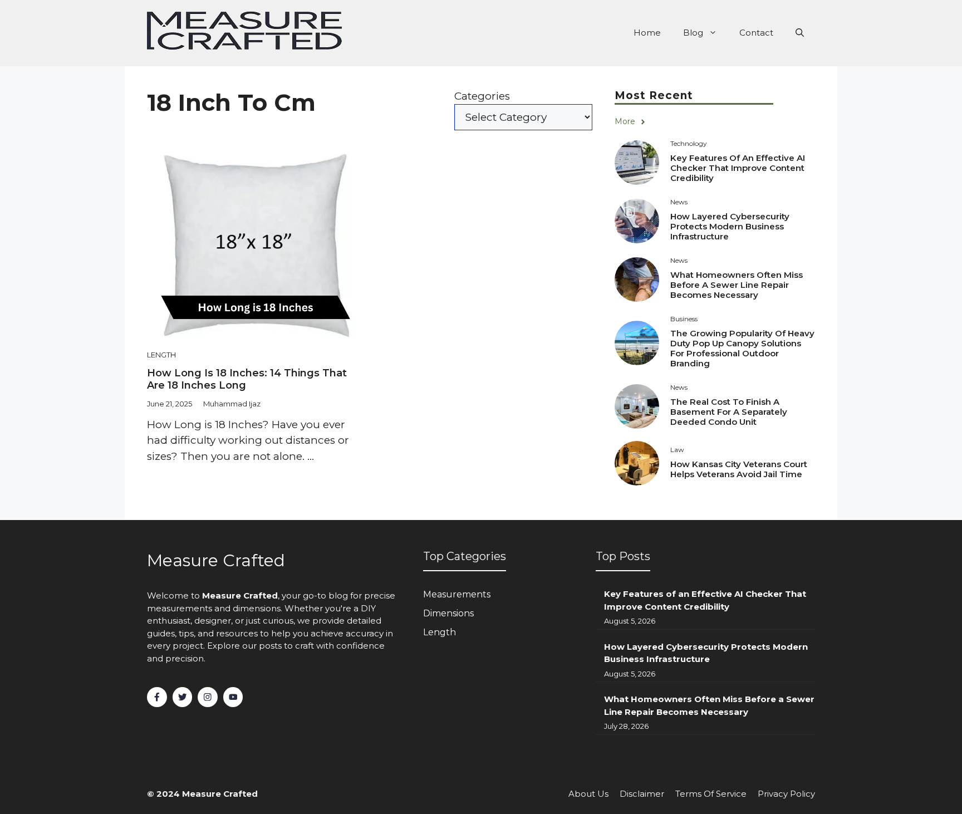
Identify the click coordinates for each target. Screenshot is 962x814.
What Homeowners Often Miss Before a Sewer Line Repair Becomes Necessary (736, 284)
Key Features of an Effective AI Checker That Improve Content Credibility (737, 168)
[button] (799, 33)
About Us (588, 793)
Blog (693, 32)
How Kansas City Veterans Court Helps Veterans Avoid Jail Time (738, 469)
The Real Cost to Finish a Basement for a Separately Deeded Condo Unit (728, 411)
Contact (756, 32)
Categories (482, 96)
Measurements (456, 594)
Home (647, 32)
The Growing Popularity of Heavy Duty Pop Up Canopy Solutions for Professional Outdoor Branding (742, 348)
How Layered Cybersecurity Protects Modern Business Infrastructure (729, 226)
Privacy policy (786, 793)
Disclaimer (642, 793)
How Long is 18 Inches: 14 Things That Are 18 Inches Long (247, 379)
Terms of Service (711, 793)
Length (161, 354)
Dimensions (448, 613)
